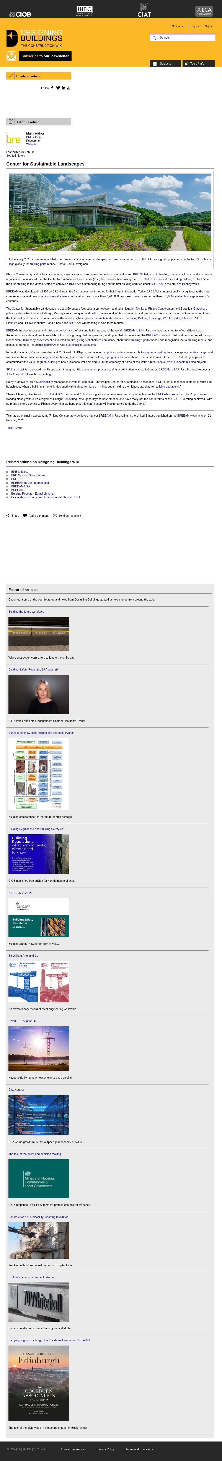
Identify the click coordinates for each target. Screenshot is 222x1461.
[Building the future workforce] (38, 650)
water (176, 313)
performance (66, 330)
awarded (125, 259)
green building (48, 362)
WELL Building (172, 318)
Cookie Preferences (73, 1449)
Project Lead (79, 381)
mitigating (159, 352)
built (93, 313)
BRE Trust (17, 479)
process (103, 369)
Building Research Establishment (32, 493)
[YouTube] (68, 88)
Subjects (165, 63)
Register (196, 26)
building (21, 284)
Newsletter (178, 26)
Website (31, 144)
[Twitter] (57, 88)
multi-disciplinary (180, 274)
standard (161, 279)
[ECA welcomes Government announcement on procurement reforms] (38, 1320)
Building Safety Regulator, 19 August (31, 669)
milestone (145, 394)
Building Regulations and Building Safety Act (36, 829)
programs (113, 357)
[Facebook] (52, 88)
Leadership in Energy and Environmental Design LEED (45, 497)
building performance (43, 264)
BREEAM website (188, 415)
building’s (136, 340)
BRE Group (33, 137)
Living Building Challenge (145, 318)
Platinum (187, 318)
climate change (196, 352)
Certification (179, 335)
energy (132, 313)
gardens (121, 352)
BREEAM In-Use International (30, 482)
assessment (87, 291)
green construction (96, 318)
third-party (29, 340)
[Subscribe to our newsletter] (39, 60)
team (59, 369)
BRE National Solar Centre (28, 475)
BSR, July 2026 (18, 892)
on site (71, 340)
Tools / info (197, 63)
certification (126, 369)
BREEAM (140, 259)
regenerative (51, 357)
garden (19, 313)
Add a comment (39, 515)
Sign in (209, 26)
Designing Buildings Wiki (58, 462)
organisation (13, 279)
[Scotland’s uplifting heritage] (38, 1001)
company (115, 362)
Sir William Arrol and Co (23, 955)
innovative (163, 362)
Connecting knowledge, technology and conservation (41, 732)
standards (115, 318)
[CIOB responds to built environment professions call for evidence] (38, 1197)
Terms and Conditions (139, 1449)
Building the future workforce (26, 611)
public (10, 313)
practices (43, 335)
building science (202, 274)
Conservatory (24, 274)
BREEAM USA (146, 279)
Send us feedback (69, 515)
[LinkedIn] (62, 88)
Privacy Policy (105, 1449)
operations (131, 357)
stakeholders (93, 340)
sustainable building (183, 362)
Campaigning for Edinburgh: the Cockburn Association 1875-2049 (49, 1340)
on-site (196, 313)
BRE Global (140, 274)
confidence (109, 340)
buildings (188, 279)
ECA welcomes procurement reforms (31, 1277)
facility (140, 308)
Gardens (56, 274)
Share (15, 515)
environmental (50, 296)
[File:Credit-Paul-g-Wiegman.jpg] (110, 175)
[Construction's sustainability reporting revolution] (38, 1257)
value (32, 362)
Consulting (44, 374)
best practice (110, 399)
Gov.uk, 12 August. (20, 1021)
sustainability (118, 274)
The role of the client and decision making (34, 1154)
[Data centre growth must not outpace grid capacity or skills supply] (38, 1134)
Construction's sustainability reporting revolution (38, 1217)
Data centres (16, 1089)
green (94, 274)
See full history (15, 155)
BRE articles (19, 471)
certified (118, 279)
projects (138, 296)
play (147, 352)
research (105, 308)
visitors (22, 403)
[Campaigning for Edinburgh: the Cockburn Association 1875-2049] (38, 1420)
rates (50, 330)
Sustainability (19, 369)
